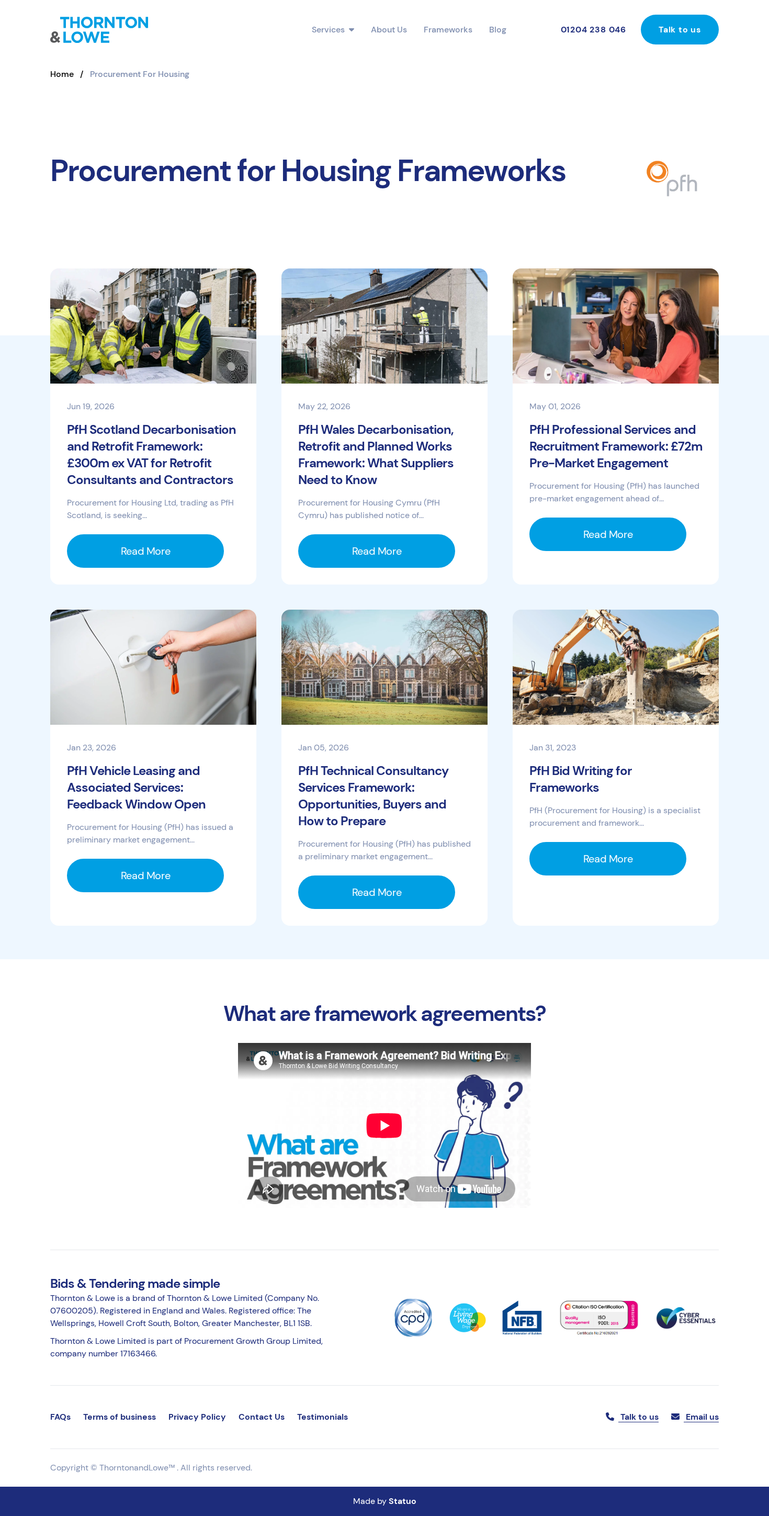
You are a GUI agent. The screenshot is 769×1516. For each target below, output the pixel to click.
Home (62, 74)
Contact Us (262, 1416)
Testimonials (322, 1416)
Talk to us (680, 29)
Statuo (402, 1501)
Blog (497, 29)
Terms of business (119, 1416)
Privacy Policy (197, 1416)
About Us (389, 29)
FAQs (60, 1416)
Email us (701, 1416)
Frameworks (448, 29)
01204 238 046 (593, 29)
